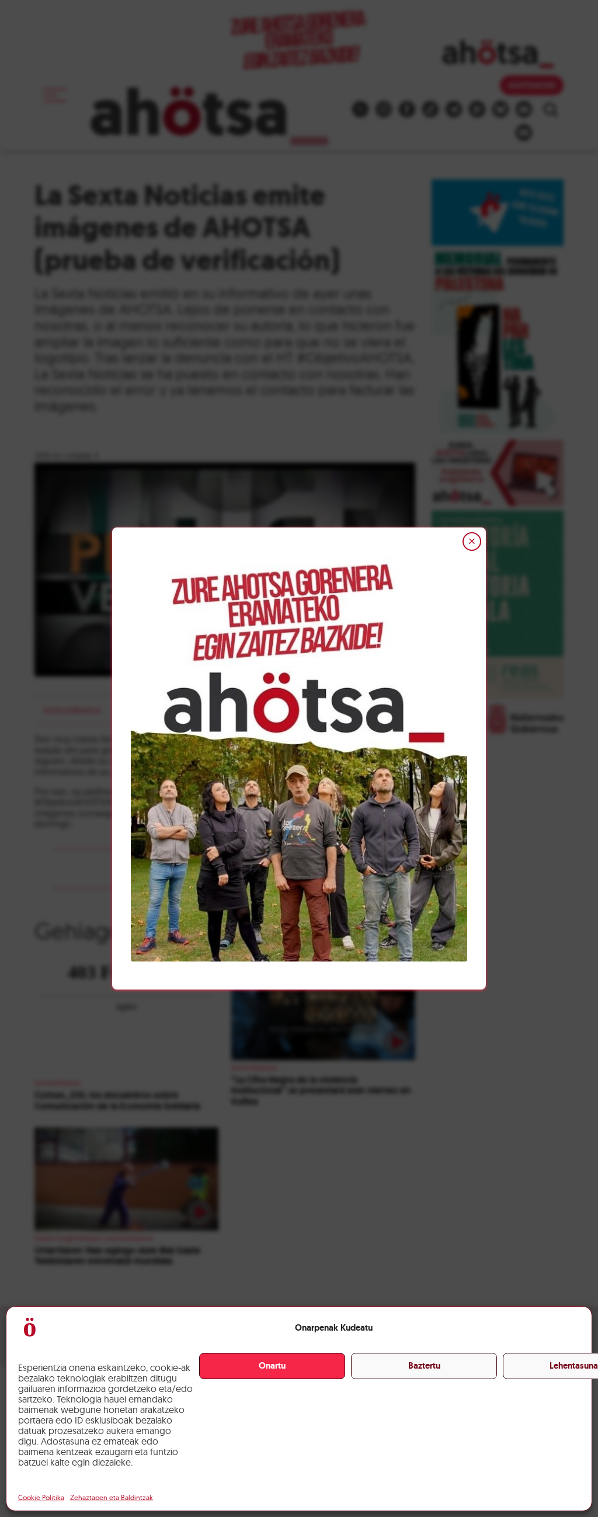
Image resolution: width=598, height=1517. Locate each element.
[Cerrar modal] (472, 541)
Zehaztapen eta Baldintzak (111, 1497)
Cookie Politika (41, 1497)
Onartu (272, 1366)
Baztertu (424, 1366)
